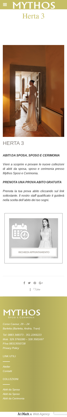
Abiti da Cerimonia (13, 398)
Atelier (6, 366)
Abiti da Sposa (11, 389)
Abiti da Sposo (11, 393)
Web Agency (41, 414)
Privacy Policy (11, 348)
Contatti (7, 371)
